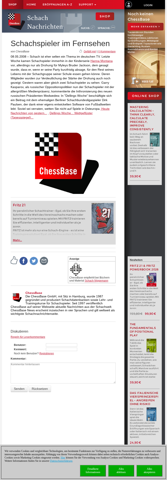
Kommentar (18, 358)
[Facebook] (23, 260)
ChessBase (33, 293)
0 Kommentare (107, 51)
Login (148, 5)
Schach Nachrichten (45, 22)
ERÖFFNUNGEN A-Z (57, 4)
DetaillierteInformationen (93, 470)
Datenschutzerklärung (61, 460)
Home (31, 4)
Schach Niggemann (96, 280)
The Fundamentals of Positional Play (143, 329)
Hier (63, 457)
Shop (12, 4)
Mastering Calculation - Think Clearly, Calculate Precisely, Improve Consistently (142, 118)
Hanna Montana (101, 61)
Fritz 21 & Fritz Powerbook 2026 (144, 267)
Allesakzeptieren (149, 470)
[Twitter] (34, 260)
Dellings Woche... (61, 113)
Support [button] (86, 4)
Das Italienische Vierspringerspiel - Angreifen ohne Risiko (144, 398)
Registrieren (46, 353)
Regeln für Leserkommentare (28, 336)
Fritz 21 (19, 205)
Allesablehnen (121, 470)
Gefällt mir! (90, 51)
